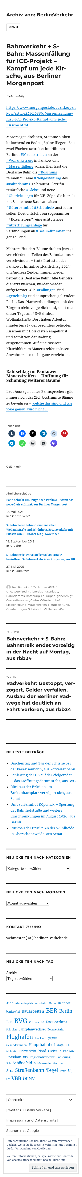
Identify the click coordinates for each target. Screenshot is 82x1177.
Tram (63, 1071)
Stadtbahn (59, 1063)
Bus (9, 1022)
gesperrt (52, 1038)
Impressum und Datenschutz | (32, 1120)
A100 (9, 1003)
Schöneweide (42, 1063)
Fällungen (48, 596)
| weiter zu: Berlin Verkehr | (28, 1110)
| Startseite (15, 1100)
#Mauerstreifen (34, 154)
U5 (70, 1071)
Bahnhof (64, 1003)
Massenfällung (16, 604)
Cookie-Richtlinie (54, 1159)
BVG (20, 1021)
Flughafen (19, 1037)
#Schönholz (44, 207)
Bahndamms (15, 596)
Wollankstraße (54, 609)
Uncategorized (16, 591)
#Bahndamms (18, 184)
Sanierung (63, 1057)
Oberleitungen (16, 609)
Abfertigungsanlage (44, 591)
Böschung (33, 596)
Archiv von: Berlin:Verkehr (39, 15)
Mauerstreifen (37, 604)
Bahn (52, 1003)
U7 (8, 1079)
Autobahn (41, 1003)
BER (51, 1010)
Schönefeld (22, 1063)
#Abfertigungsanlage (24, 225)
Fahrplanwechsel (32, 1029)
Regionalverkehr (42, 1057)
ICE (67, 1045)
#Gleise (32, 190)
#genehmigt (16, 296)
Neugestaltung (58, 604)
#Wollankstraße (19, 160)
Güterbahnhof (50, 600)
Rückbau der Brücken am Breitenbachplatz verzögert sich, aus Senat (41, 793)
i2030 (60, 1045)
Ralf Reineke (20, 587)
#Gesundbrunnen (51, 231)
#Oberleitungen (19, 196)
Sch (8, 1063)
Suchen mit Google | (23, 1131)
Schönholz (35, 609)
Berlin (65, 1011)
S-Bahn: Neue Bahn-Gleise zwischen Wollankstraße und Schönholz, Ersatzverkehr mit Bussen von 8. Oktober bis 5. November (39, 530)
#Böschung (47, 172)
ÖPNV (29, 1078)
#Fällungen (46, 290)
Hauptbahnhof (42, 1044)
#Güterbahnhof (19, 207)
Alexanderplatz (24, 1003)
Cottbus (34, 1022)
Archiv (11, 973)
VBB (16, 1078)
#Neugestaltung (47, 178)
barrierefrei (13, 1011)
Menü (13, 27)
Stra (9, 1071)
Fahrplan (11, 1029)
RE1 (25, 1057)
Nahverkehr (27, 1051)
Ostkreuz (54, 1051)
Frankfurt (40, 1038)
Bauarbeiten (33, 1011)
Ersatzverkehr (56, 1022)
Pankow (68, 1051)
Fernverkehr (56, 1029)
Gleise (34, 600)
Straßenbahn (29, 1070)
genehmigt (65, 596)
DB (42, 1022)
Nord (42, 1051)
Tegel (52, 1070)
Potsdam (13, 1057)
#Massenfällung (19, 166)
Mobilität (11, 1051)
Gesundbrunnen (17, 600)
